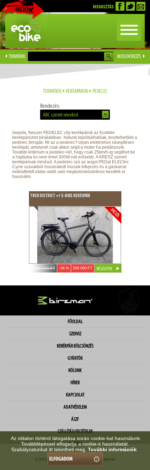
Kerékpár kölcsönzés (75, 346)
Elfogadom (61, 458)
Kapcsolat (75, 394)
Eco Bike (26, 31)
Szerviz (75, 333)
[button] (75, 115)
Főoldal (75, 321)
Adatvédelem (75, 407)
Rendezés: (50, 106)
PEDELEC (99, 91)
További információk (112, 449)
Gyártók (75, 358)
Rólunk (75, 370)
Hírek (75, 382)
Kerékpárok (77, 91)
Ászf (75, 419)
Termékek (52, 91)
